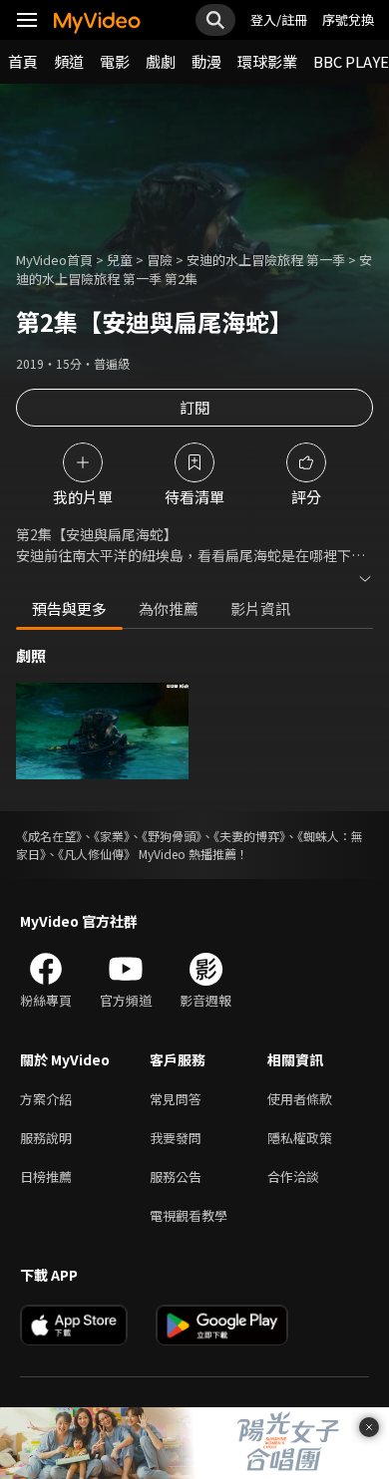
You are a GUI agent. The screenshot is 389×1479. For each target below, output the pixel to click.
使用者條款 (299, 1098)
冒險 (160, 259)
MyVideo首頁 (54, 259)
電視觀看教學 (188, 1215)
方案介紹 (46, 1098)
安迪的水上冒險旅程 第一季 (266, 259)
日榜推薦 (46, 1176)
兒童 (120, 259)
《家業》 (112, 835)
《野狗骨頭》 (171, 835)
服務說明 (46, 1137)
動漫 (206, 61)
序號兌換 (348, 19)
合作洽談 (293, 1176)
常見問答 (175, 1098)
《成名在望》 (49, 835)
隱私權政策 (299, 1137)
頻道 (69, 61)
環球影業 (267, 61)
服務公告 (175, 1176)
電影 (115, 61)
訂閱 (194, 407)
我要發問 (175, 1137)
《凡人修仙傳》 (97, 853)
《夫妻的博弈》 (249, 835)
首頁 (23, 61)
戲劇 (161, 61)
